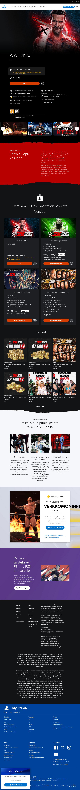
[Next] (77, 129)
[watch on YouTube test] (47, 133)
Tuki (44, 6)
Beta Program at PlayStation (60, 764)
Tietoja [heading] (6, 717)
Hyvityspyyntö (8, 757)
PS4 (29, 722)
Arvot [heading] (55, 717)
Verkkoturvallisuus (58, 724)
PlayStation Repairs (9, 752)
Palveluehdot (32, 745)
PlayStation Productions (10, 727)
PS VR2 (30, 724)
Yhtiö (5, 729)
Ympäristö (55, 719)
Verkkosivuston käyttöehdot (46, 786)
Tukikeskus (7, 745)
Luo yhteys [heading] (56, 743)
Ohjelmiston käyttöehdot (72, 786)
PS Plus (25, 6)
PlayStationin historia (9, 732)
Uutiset (39, 6)
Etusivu (6, 712)
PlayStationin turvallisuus (11, 748)
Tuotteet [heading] (31, 717)
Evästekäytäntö (64, 786)
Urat (5, 722)
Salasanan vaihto (8, 755)
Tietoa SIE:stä (7, 719)
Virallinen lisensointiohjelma (36, 757)
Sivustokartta (54, 786)
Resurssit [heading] (31, 743)
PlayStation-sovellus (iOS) (60, 759)
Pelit (19, 6)
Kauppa (10, 6)
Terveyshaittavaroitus (34, 752)
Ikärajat (30, 750)
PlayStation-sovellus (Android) (61, 762)
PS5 (15, 6)
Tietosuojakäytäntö (35, 786)
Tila (5, 750)
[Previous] (3, 129)
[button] (40, 128)
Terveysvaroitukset (46, 629)
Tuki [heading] (5, 743)
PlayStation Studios (9, 724)
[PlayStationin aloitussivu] (4, 6)
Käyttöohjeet (7, 760)
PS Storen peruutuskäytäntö (35, 748)
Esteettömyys (56, 722)
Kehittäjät (31, 755)
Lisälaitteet (32, 6)
